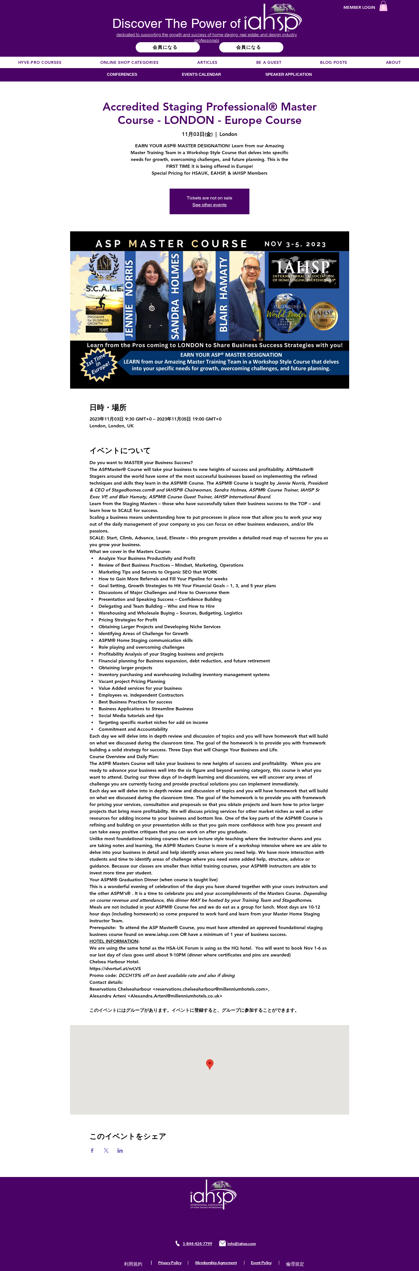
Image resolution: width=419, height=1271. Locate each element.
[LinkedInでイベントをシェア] (120, 1150)
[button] (383, 6)
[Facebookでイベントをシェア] (92, 1150)
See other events (209, 204)
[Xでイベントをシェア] (106, 1150)
